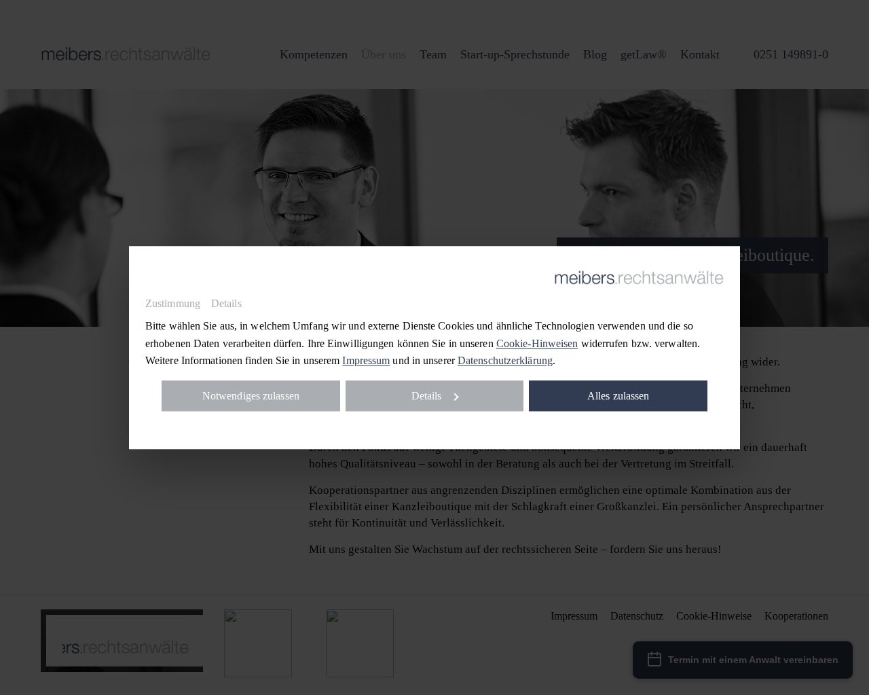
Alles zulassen (618, 396)
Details (426, 396)
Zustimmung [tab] (172, 303)
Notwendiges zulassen (250, 396)
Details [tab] (226, 303)
